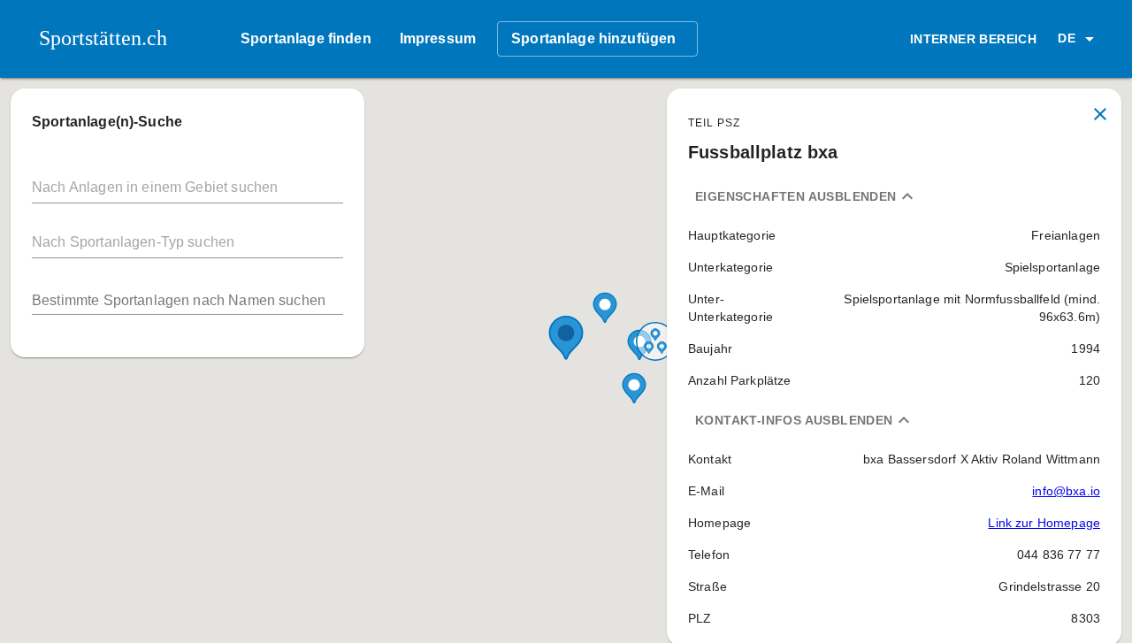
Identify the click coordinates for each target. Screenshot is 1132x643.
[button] (1079, 39)
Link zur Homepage (1044, 523)
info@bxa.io (1066, 491)
